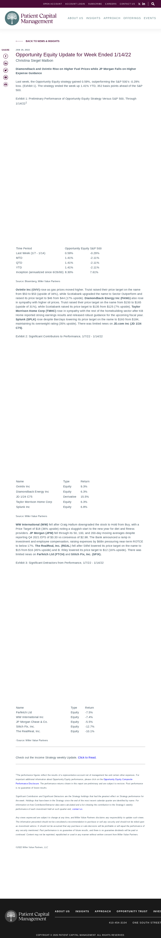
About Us (75, 18)
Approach (112, 18)
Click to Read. (87, 757)
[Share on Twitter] (5, 70)
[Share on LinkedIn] (5, 63)
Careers (111, 4)
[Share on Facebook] (5, 56)
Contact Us (127, 4)
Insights (93, 18)
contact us (77, 809)
